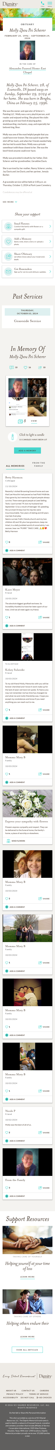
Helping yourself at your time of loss (27, 1263)
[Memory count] (12, 367)
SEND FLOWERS (18, 841)
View (34, 421)
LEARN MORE (27, 1277)
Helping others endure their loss (27, 1323)
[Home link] (10, 4)
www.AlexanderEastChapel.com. (18, 195)
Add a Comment (17, 550)
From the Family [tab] (38, 464)
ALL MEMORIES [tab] (15, 466)
